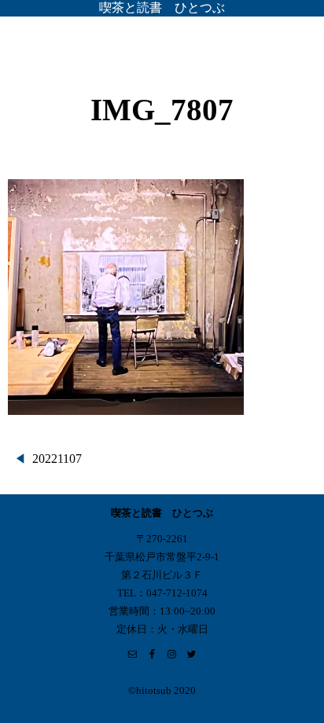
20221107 (57, 458)
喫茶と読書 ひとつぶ (162, 7)
